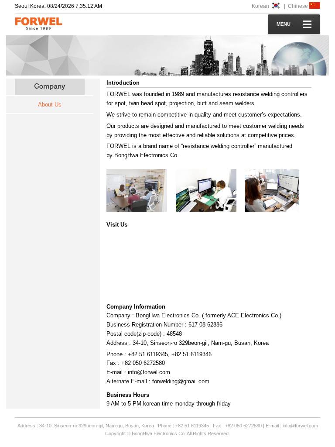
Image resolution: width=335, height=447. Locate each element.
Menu (284, 24)
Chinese (298, 6)
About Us (50, 104)
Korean (261, 6)
